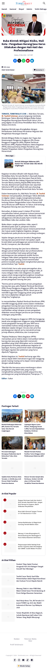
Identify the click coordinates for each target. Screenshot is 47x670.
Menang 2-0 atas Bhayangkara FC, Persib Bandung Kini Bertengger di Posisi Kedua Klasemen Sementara (29, 535)
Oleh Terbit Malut (8, 70)
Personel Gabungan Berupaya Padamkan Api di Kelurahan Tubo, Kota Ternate (11, 455)
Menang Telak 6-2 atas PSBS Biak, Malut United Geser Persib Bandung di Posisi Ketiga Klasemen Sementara (30, 591)
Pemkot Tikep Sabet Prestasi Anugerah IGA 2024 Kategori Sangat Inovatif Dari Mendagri (29, 566)
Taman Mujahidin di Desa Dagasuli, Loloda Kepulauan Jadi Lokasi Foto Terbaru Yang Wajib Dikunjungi (29, 615)
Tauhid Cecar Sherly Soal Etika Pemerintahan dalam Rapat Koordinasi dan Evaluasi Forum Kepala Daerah (30, 579)
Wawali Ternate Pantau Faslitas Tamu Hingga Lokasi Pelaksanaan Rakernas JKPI (34, 453)
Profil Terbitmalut (16, 644)
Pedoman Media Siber (30, 640)
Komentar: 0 (39, 70)
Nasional (13, 9)
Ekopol (21, 9)
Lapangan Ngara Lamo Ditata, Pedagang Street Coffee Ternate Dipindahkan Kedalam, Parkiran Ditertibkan (34, 428)
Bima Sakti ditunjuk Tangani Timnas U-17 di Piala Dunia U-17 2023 (30, 512)
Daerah (4, 9)
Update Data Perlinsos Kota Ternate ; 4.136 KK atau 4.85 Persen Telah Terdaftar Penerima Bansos (11, 480)
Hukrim (29, 9)
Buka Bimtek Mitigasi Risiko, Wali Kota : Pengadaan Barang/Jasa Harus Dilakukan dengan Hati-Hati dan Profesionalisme (23, 46)
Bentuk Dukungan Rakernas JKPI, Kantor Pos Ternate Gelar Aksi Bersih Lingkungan (29, 163)
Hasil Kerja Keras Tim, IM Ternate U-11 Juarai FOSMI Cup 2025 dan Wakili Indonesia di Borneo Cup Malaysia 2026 (30, 604)
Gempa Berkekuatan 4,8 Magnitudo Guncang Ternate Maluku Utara (29, 523)
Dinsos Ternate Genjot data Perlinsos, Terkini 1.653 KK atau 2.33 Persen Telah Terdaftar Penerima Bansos (34, 480)
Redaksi (17, 639)
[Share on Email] (28, 61)
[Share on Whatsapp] (23, 61)
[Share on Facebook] (15, 61)
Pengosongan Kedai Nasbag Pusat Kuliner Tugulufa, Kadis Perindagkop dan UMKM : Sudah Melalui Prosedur (30, 546)
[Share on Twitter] (19, 61)
